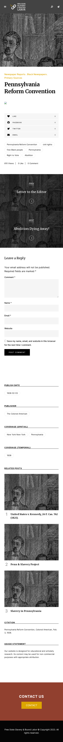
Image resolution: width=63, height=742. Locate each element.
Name (8, 303)
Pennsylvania (35, 150)
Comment (9, 277)
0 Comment (33, 163)
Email (7, 315)
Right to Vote (13, 155)
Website (8, 328)
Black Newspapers (37, 74)
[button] (31, 705)
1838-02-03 (12, 393)
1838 (9, 455)
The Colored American (17, 414)
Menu (5, 6)
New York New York (16, 434)
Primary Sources (13, 77)
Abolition (29, 155)
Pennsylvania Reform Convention (22, 144)
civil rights (47, 144)
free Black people (15, 150)
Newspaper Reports (14, 74)
